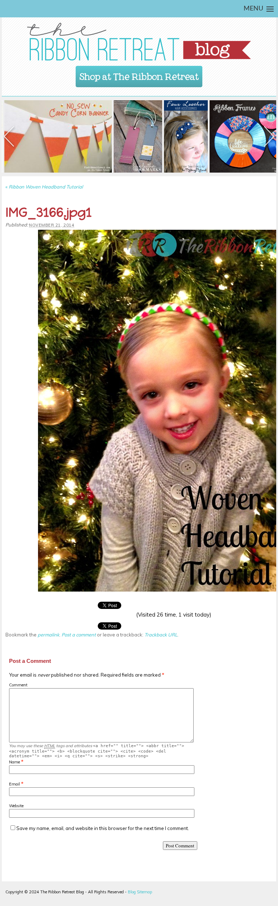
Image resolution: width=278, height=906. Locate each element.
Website (16, 805)
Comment (18, 684)
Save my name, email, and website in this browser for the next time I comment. (102, 828)
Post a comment (79, 635)
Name (14, 762)
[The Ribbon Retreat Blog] (139, 41)
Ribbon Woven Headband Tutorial (44, 187)
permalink (48, 635)
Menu (253, 8)
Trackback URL (160, 635)
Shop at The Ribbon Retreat (139, 74)
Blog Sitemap (140, 891)
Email (14, 784)
